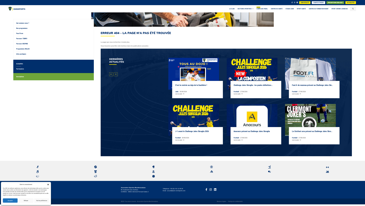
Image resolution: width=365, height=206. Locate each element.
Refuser (26, 200)
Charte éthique (318, 2)
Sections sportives (245, 9)
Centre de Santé (276, 9)
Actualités (350, 2)
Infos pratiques (21, 54)
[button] (48, 184)
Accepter (10, 200)
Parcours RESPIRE (22, 44)
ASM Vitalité (305, 2)
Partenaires (20, 69)
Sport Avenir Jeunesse (339, 9)
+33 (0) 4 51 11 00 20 (176, 188)
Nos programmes (21, 28)
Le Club (231, 9)
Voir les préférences (41, 200)
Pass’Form (19, 33)
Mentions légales (221, 201)
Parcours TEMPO (21, 38)
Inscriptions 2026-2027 (335, 2)
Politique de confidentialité (235, 201)
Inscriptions (20, 77)
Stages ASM (290, 9)
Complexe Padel (262, 9)
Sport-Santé (301, 9)
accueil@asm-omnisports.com (176, 190)
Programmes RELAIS (23, 49)
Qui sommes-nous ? (22, 23)
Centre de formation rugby (318, 9)
